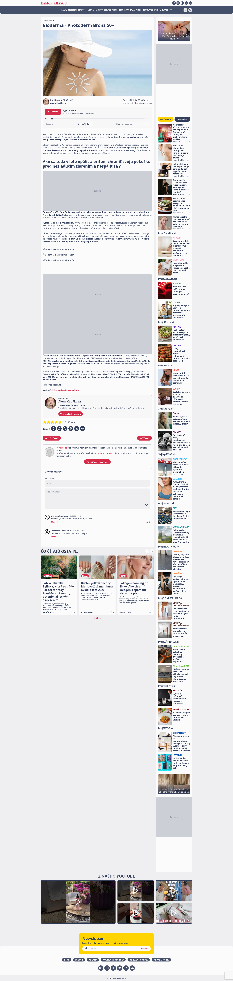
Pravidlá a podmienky (113, 960)
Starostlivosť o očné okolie (66, 390)
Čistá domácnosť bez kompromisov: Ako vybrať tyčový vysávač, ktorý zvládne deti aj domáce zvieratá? (181, 743)
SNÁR (132, 10)
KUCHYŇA (177, 690)
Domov (45, 20)
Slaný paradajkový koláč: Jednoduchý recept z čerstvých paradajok (181, 354)
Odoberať (145, 948)
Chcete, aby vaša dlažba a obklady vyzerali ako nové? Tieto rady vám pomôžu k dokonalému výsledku (181, 561)
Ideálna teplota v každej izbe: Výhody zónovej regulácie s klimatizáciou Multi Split (181, 675)
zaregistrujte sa (104, 453)
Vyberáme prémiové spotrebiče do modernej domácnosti (179, 699)
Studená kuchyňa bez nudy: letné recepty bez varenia (181, 716)
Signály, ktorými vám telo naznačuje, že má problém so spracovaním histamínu (181, 311)
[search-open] (190, 10)
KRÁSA (64, 10)
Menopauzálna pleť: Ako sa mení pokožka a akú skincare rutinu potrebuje (181, 222)
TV (171, 10)
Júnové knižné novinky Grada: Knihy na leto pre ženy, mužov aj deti (181, 763)
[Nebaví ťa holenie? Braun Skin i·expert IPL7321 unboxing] (136, 913)
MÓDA (138, 10)
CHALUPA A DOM (181, 646)
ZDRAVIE (107, 10)
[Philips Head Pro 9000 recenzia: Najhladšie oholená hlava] (174, 891)
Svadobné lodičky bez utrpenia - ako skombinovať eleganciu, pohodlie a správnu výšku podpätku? (181, 248)
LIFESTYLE (82, 10)
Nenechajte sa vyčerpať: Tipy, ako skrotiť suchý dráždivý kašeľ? (181, 420)
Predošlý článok (51, 438)
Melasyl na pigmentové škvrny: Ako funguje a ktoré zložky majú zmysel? (180, 151)
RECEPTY (99, 10)
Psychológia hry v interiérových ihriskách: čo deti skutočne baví (181, 515)
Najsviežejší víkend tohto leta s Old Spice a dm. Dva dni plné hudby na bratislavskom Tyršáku (181, 132)
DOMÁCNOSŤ (179, 551)
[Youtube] (178, 3)
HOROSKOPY (124, 10)
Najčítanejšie (165, 119)
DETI (175, 508)
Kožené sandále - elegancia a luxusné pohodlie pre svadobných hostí (181, 268)
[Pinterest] (186, 3)
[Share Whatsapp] (59, 428)
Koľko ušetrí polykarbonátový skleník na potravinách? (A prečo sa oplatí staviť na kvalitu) (181, 536)
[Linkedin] (190, 3)
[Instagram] (182, 3)
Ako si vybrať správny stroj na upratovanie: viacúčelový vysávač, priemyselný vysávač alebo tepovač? (181, 585)
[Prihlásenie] (185, 10)
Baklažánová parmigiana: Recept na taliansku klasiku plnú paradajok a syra (181, 204)
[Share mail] (82, 428)
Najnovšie (182, 119)
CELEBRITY (72, 10)
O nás (66, 960)
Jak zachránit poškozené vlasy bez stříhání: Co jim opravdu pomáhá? (181, 378)
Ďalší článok (144, 438)
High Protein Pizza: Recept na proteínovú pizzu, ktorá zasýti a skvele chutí (181, 335)
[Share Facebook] (53, 428)
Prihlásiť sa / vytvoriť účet (97, 462)
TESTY (114, 10)
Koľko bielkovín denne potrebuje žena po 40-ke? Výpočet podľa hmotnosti (181, 169)
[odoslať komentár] (146, 505)
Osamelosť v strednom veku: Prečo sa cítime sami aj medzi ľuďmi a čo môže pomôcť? (181, 186)
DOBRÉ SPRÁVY (180, 459)
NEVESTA (177, 237)
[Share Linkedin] (76, 428)
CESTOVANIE (148, 10)
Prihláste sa (61, 447)
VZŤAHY (91, 10)
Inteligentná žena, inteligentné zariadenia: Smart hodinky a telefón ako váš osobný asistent (181, 442)
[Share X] (65, 428)
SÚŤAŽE (165, 10)
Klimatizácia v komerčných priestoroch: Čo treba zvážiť (180, 632)
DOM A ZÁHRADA (181, 527)
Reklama (93, 960)
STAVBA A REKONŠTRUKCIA (181, 604)
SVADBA (157, 10)
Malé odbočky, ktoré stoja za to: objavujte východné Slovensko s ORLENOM (181, 468)
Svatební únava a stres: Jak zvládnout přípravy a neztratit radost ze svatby (181, 398)
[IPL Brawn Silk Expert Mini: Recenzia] (174, 913)
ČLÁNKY (177, 413)
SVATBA (176, 389)
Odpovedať (55, 522)
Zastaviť (49, 124)
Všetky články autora (70, 414)
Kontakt (79, 960)
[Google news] (126, 968)
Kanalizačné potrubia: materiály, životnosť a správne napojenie (179, 655)
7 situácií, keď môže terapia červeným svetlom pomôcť (180, 290)
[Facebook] (174, 3)
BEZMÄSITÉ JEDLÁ (181, 709)
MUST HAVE (178, 260)
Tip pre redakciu (161, 960)
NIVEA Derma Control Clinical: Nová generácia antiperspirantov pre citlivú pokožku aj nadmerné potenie (181, 490)
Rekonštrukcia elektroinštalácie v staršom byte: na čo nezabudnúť (181, 613)
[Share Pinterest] (70, 428)
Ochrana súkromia (138, 960)
